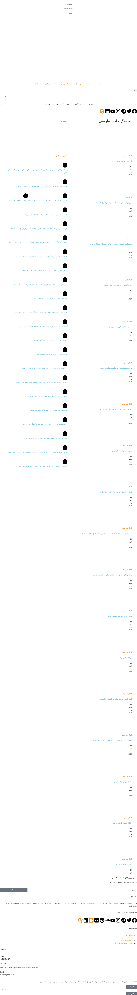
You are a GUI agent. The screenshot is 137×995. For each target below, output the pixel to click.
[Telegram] (123, 111)
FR (5, 96)
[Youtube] (112, 111)
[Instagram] (118, 111)
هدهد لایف (48, 84)
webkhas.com (9, 989)
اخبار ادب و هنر (127, 156)
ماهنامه (36, 84)
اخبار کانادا (128, 280)
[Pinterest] (102, 920)
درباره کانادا (78, 84)
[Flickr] (96, 920)
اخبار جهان (128, 197)
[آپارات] (102, 111)
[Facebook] (134, 111)
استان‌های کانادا (62, 84)
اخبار (101, 84)
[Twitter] (129, 111)
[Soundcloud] (107, 920)
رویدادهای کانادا (126, 238)
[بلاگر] (91, 920)
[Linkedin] (107, 111)
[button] (135, 90)
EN (1, 96)
